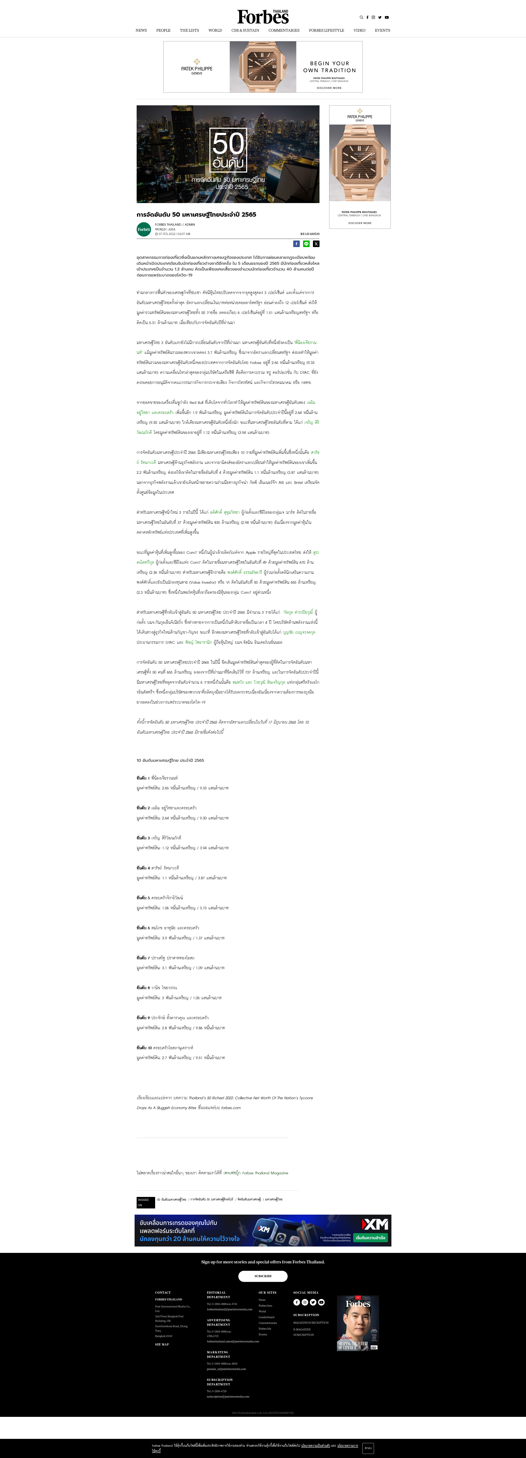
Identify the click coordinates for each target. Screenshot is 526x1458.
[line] (306, 244)
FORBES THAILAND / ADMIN (175, 225)
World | (161, 229)
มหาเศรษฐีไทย (274, 1199)
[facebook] (296, 244)
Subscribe (263, 1276)
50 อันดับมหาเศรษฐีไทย (171, 1199)
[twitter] (316, 244)
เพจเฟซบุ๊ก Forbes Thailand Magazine (256, 1173)
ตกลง (368, 1448)
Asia (171, 229)
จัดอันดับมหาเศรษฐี (249, 1199)
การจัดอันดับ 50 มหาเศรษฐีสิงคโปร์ (211, 1199)
